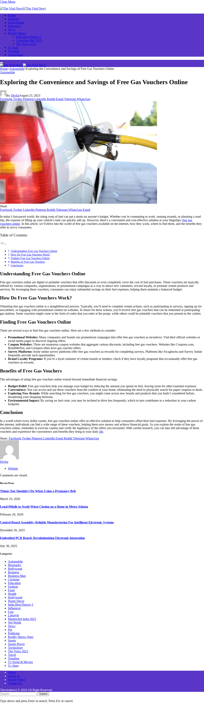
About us (14, 676)
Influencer (14, 26)
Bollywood (15, 568)
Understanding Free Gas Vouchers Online (34, 251)
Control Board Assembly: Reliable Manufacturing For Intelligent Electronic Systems (57, 522)
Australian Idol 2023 (29, 40)
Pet (10, 629)
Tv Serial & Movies (20, 662)
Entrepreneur (16, 22)
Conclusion (17, 265)
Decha (15, 95)
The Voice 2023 (26, 44)
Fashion (13, 586)
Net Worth (14, 622)
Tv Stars (13, 47)
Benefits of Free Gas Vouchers (28, 261)
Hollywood (15, 597)
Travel (12, 655)
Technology (15, 54)
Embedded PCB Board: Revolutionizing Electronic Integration (42, 538)
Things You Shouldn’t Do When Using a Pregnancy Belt (38, 491)
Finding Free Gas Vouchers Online (30, 258)
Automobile (7, 72)
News (11, 29)
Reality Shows (17, 33)
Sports (12, 640)
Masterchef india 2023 (22, 619)
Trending (13, 51)
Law (11, 611)
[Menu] (1, 62)
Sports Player (16, 644)
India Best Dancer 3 (28, 37)
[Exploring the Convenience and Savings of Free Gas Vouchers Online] (78, 202)
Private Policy (17, 679)
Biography (14, 565)
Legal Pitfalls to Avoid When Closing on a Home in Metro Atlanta (44, 506)
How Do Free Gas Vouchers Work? (30, 254)
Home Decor (16, 601)
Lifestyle (13, 615)
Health (12, 593)
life (101, 431)
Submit (43, 693)
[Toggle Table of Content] (3, 244)
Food (11, 590)
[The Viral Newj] (23, 8)
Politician (14, 633)
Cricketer (14, 579)
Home (12, 15)
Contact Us (15, 683)
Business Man (17, 576)
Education (14, 583)
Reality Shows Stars (20, 637)
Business (13, 19)
